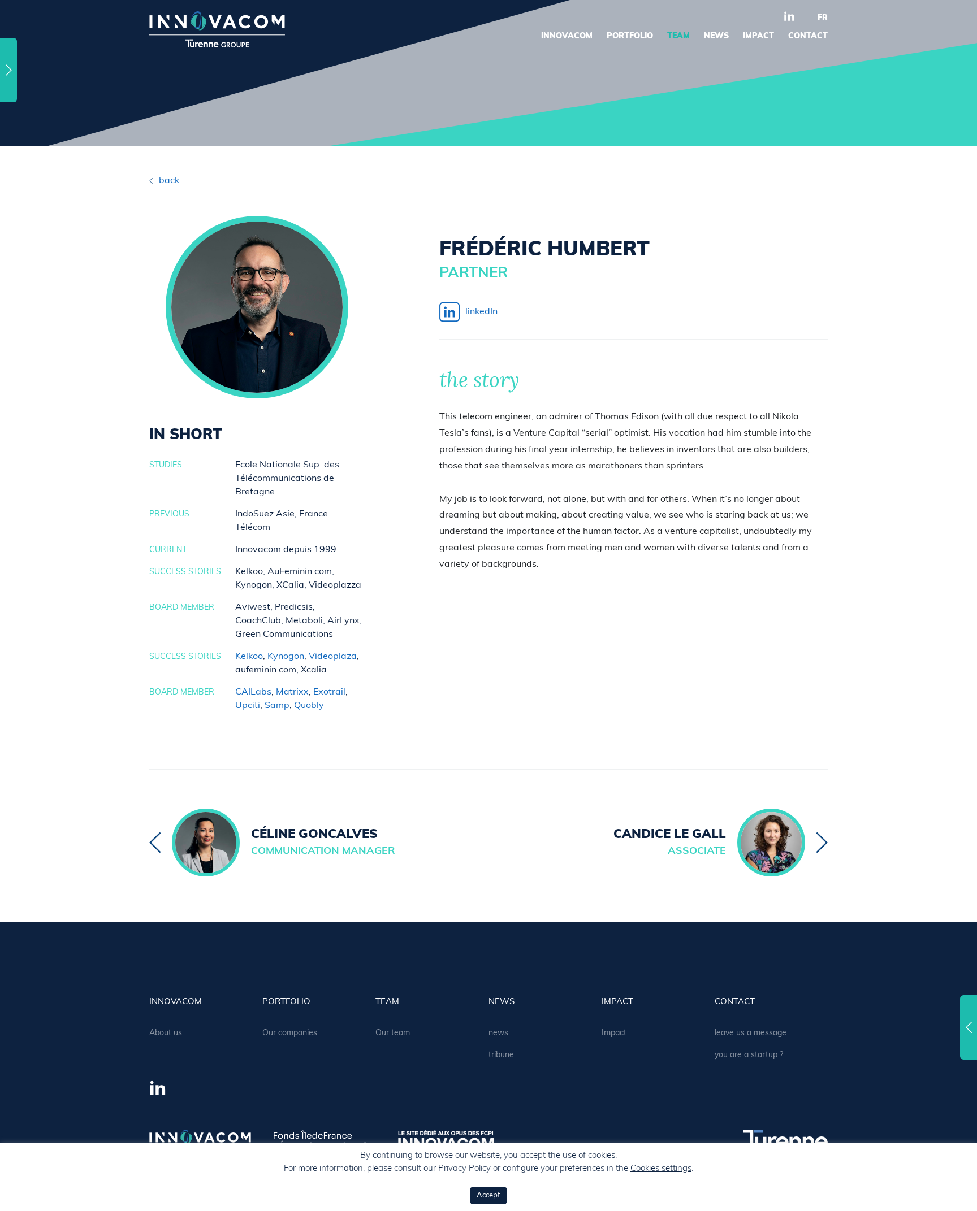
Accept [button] (488, 1195)
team (678, 36)
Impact (758, 36)
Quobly (309, 705)
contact (808, 36)
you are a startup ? (749, 1055)
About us (165, 1033)
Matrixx (292, 692)
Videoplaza (333, 656)
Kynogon (285, 656)
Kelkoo (249, 656)
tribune (501, 1055)
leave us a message (750, 1033)
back (169, 180)
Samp (277, 705)
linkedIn (481, 311)
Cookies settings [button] (660, 1169)
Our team (392, 1033)
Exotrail (329, 692)
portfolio (630, 36)
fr (823, 18)
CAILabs (253, 692)
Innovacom (567, 36)
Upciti (247, 705)
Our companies (289, 1033)
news (716, 36)
